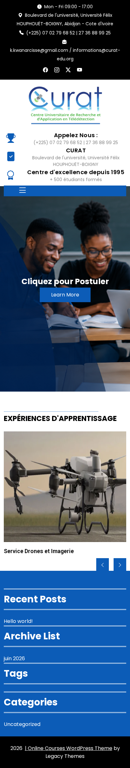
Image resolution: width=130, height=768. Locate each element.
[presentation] (102, 565)
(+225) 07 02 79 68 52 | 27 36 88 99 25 (68, 33)
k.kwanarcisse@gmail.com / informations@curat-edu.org (65, 54)
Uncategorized (22, 724)
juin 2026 (14, 658)
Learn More (65, 294)
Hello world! (18, 621)
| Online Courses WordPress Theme (68, 748)
